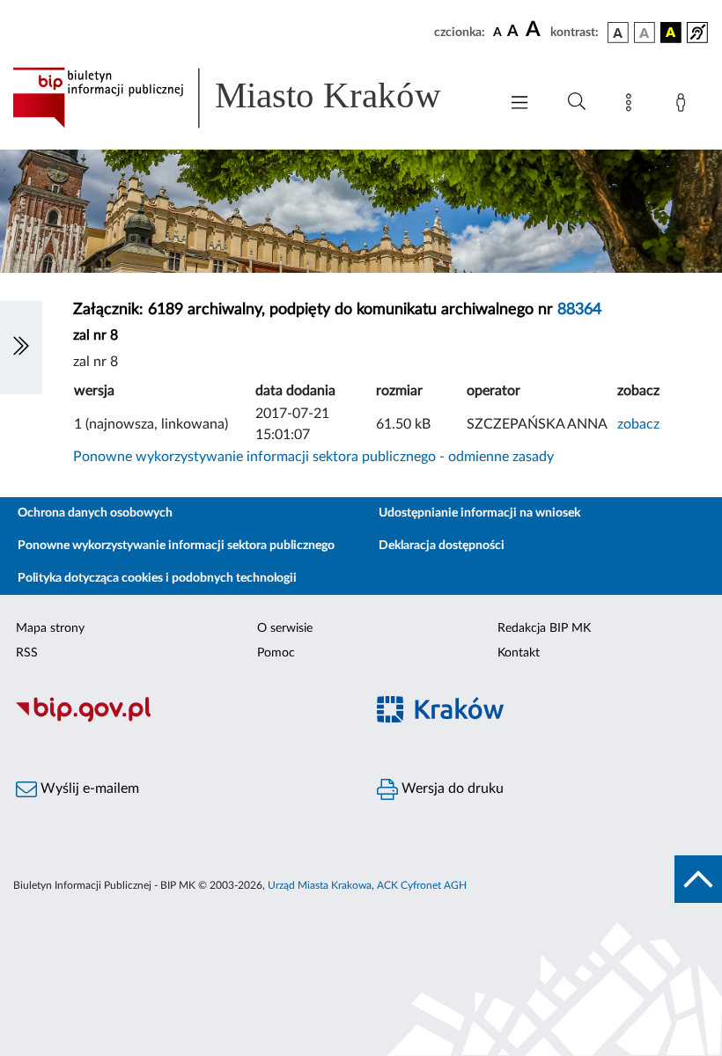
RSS (27, 653)
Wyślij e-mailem (88, 788)
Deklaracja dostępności (442, 545)
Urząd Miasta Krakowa (320, 885)
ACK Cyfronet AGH (422, 885)
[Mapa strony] (632, 105)
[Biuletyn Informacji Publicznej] (180, 719)
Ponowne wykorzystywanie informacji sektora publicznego (176, 545)
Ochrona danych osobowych (95, 513)
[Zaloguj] (684, 105)
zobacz (638, 424)
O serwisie (285, 628)
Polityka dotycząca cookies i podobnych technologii (157, 578)
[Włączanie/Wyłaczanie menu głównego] (519, 104)
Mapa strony (50, 628)
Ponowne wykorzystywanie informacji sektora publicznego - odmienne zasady (313, 457)
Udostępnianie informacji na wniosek (479, 513)
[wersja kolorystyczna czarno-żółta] (670, 32)
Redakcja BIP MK (544, 628)
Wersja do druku (451, 788)
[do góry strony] (698, 879)
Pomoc (276, 653)
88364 (579, 310)
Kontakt (518, 653)
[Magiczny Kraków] (541, 720)
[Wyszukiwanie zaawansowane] (577, 102)
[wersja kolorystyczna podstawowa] (618, 32)
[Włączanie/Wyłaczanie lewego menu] (21, 347)
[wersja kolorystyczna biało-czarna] (644, 32)
